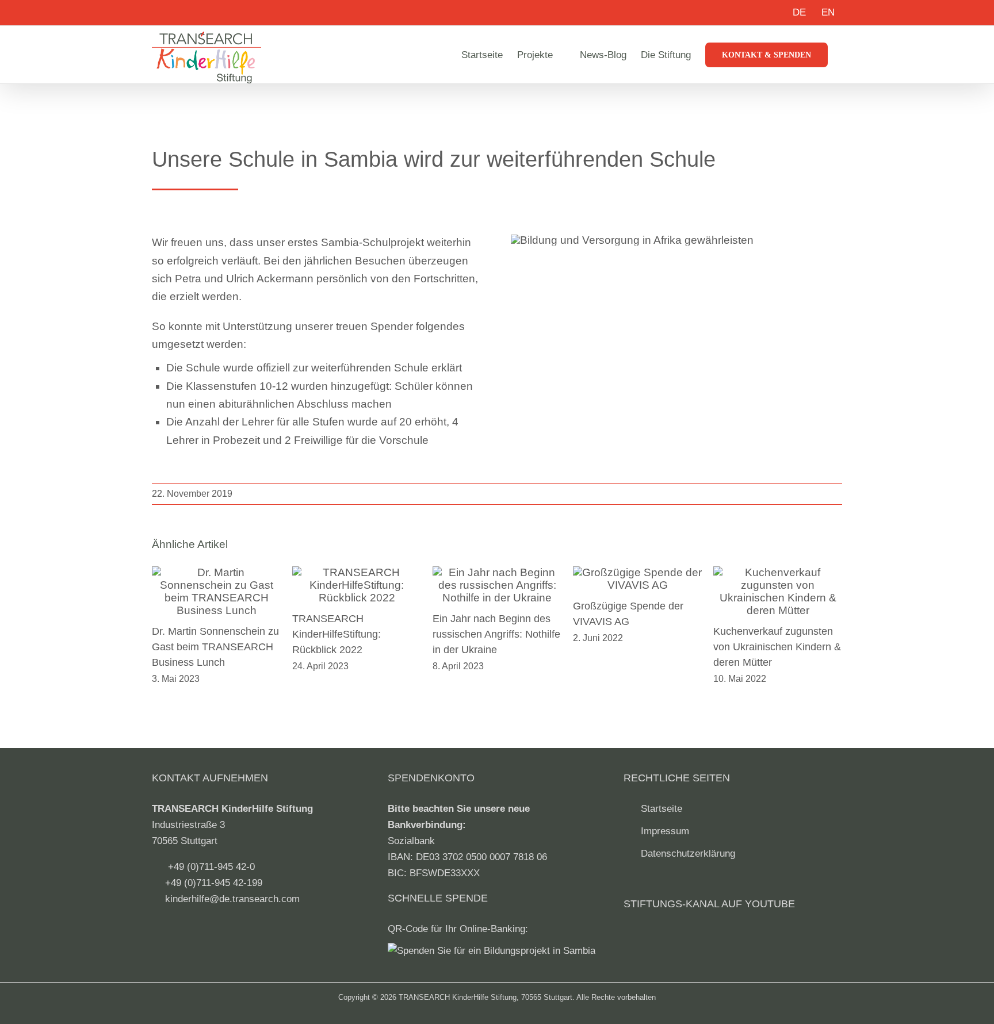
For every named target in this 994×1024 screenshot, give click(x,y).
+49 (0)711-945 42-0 (211, 866)
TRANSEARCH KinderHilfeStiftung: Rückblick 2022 (336, 634)
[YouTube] (631, 936)
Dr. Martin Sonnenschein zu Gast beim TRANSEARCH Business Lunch (215, 647)
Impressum (665, 831)
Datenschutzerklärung (688, 853)
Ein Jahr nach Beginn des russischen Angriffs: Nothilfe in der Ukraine (496, 634)
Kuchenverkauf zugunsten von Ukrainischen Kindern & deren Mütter (777, 647)
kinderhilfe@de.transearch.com (232, 898)
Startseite (661, 808)
